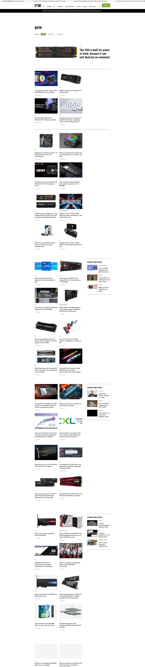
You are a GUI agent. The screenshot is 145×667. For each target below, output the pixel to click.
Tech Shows (92, 6)
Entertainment (69, 6)
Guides (79, 6)
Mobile (49, 6)
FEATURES (60, 34)
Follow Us (106, 5)
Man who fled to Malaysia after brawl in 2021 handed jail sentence (50, 1)
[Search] (100, 6)
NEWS (43, 34)
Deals (85, 6)
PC (54, 6)
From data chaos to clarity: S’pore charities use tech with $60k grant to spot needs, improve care (98, 1)
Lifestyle (60, 6)
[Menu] (43, 6)
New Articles (63, 530)
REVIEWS (51, 34)
